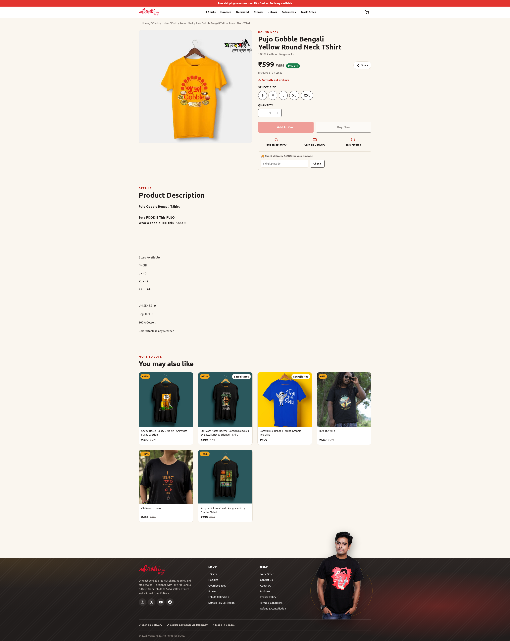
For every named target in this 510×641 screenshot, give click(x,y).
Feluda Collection (218, 597)
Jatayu (272, 12)
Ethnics (259, 12)
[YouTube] (161, 602)
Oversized (242, 12)
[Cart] (367, 12)
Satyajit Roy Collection (221, 602)
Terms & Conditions (271, 602)
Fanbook (265, 591)
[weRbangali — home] (149, 12)
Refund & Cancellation (273, 608)
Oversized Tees (217, 585)
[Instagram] (142, 602)
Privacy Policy (268, 597)
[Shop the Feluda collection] (341, 574)
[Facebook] (170, 602)
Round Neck (187, 23)
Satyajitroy (289, 12)
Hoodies (225, 12)
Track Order (308, 12)
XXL (307, 95)
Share (364, 65)
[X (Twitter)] (151, 602)
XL (294, 95)
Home (145, 23)
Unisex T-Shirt (170, 23)
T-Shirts (211, 12)
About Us (265, 585)
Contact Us (266, 579)
